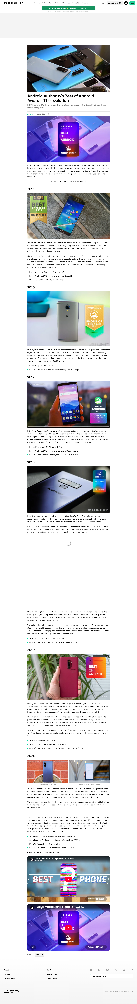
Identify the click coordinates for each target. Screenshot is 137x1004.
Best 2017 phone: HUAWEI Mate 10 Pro (45, 447)
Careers (7, 974)
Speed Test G (69, 634)
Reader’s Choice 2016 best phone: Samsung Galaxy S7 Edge (54, 370)
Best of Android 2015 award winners (50, 280)
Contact (50, 970)
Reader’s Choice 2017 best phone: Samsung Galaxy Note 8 (53, 451)
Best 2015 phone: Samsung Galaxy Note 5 (46, 272)
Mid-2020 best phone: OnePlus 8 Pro (44, 844)
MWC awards (69, 181)
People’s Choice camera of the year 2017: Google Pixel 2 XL (53, 455)
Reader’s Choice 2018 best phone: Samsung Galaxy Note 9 (53, 642)
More (92, 3)
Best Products (54, 3)
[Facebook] (91, 970)
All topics (84, 3)
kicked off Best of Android (41, 243)
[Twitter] (116, 970)
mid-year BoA (45, 802)
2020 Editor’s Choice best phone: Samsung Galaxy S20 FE (53, 836)
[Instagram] (99, 970)
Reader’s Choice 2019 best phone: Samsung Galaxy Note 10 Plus (56, 748)
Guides (63, 3)
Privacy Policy (9, 979)
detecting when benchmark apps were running (60, 615)
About (6, 970)
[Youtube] (107, 970)
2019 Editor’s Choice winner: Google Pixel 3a (47, 744)
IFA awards (81, 181)
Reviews (44, 3)
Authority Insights (73, 3)
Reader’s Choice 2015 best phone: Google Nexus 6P (50, 276)
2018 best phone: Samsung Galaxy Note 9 (46, 638)
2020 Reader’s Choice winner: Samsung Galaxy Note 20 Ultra (54, 840)
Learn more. (85, 11)
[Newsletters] (124, 970)
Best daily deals (113, 3)
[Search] (103, 3)
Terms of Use (52, 974)
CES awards (56, 181)
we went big (39, 516)
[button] (68, 3)
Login (132, 3)
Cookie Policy (52, 979)
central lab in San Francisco (92, 431)
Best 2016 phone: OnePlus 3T (41, 366)
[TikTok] (132, 970)
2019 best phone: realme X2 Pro (42, 741)
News (30, 3)
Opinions (37, 3)
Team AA (32, 114)
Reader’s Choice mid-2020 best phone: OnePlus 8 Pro (51, 848)
